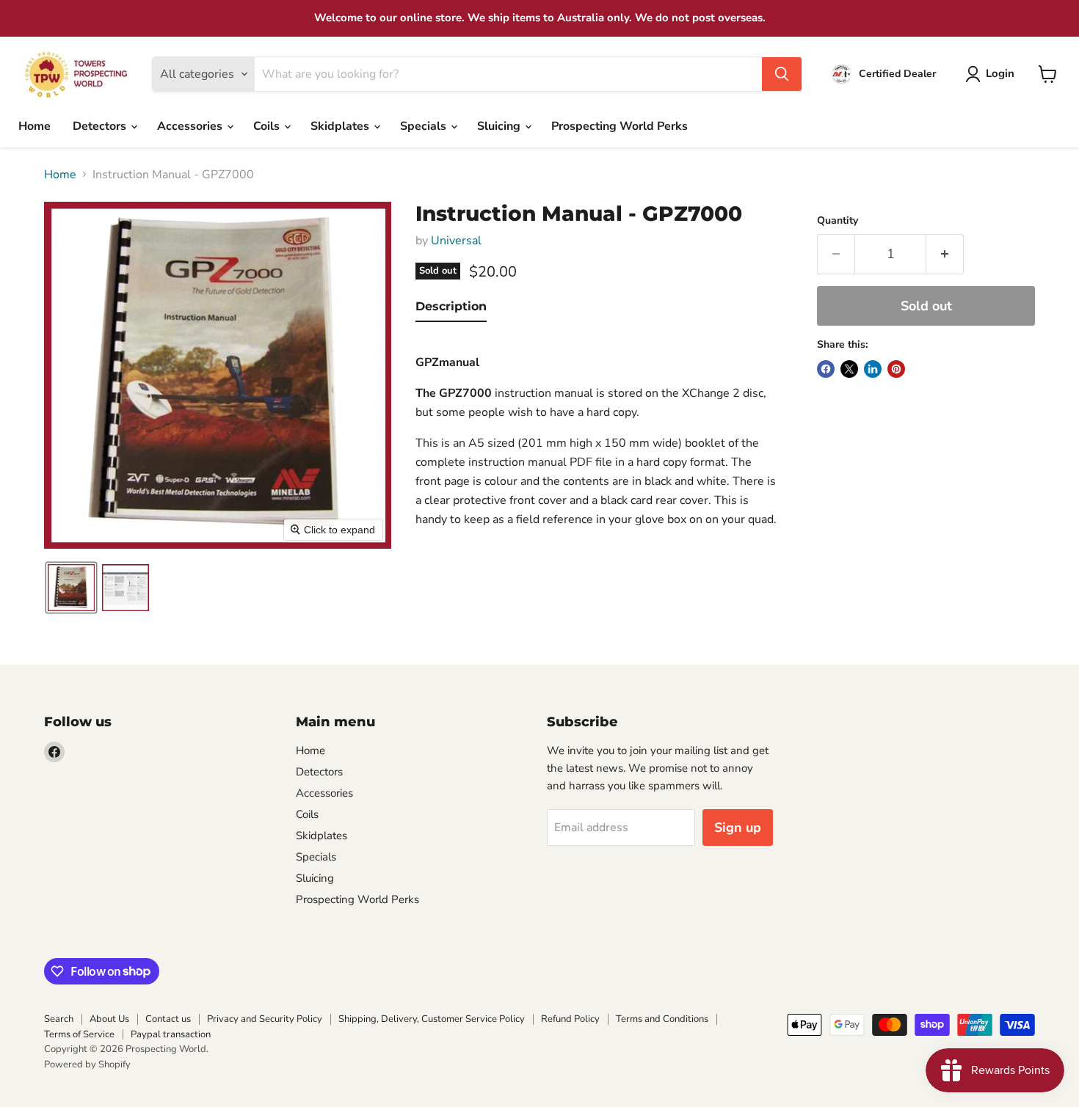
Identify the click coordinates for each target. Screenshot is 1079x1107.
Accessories (191, 126)
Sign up (737, 827)
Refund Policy (570, 1019)
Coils (268, 126)
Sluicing (500, 126)
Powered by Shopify (87, 1064)
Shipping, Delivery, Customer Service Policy (431, 1019)
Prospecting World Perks (619, 126)
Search (58, 1019)
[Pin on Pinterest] (896, 369)
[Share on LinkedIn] (873, 369)
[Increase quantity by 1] (945, 254)
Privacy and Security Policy (264, 1019)
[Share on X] (849, 369)
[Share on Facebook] (826, 369)
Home (34, 126)
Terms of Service (79, 1034)
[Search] (782, 74)
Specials (424, 126)
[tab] (451, 309)
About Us (109, 1019)
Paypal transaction (171, 1034)
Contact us (168, 1019)
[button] (992, 74)
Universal (456, 241)
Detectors (101, 126)
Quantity (837, 221)
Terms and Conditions (662, 1019)
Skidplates (341, 126)
